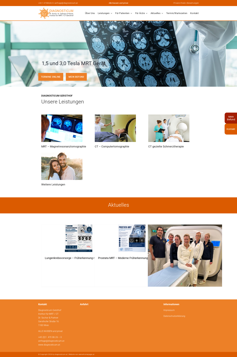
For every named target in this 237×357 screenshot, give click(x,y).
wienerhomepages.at (86, 354)
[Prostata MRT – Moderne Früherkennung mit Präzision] (132, 238)
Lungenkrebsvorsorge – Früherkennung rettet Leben (77, 258)
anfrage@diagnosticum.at (66, 3)
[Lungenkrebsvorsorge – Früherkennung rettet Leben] (78, 238)
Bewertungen (193, 3)
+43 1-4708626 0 (45, 3)
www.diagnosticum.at (49, 344)
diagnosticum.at (61, 354)
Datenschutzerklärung (174, 316)
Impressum (169, 310)
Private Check (179, 3)
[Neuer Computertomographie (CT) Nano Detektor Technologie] (185, 259)
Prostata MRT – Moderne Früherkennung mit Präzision (131, 258)
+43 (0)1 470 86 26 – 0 (50, 337)
